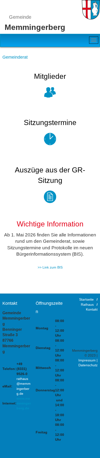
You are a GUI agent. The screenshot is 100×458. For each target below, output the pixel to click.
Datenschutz (88, 365)
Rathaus (87, 304)
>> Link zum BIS (50, 267)
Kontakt (92, 309)
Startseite (86, 300)
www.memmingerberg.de (24, 403)
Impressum (87, 360)
